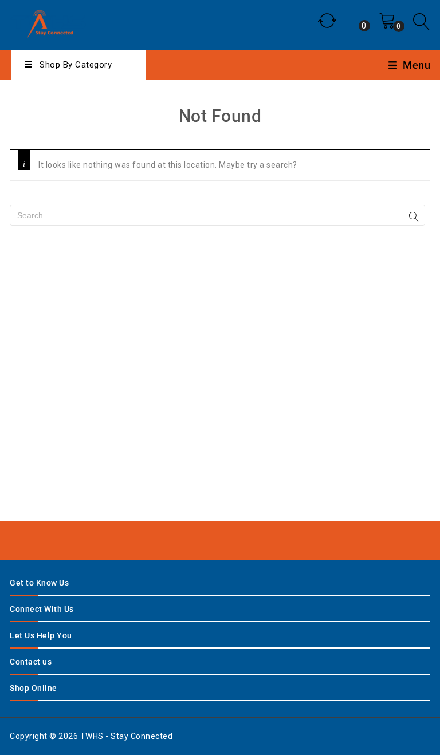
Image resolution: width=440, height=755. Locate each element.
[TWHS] (48, 22)
